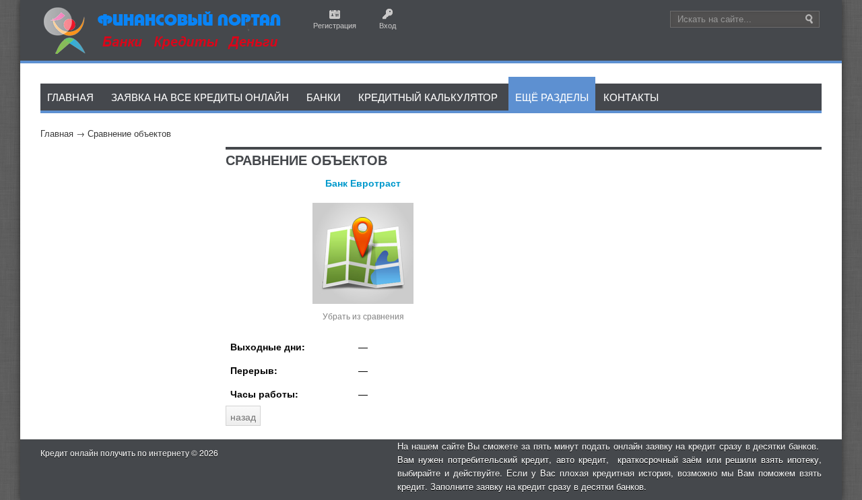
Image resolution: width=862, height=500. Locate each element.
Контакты (631, 97)
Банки (323, 97)
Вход (387, 25)
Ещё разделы (552, 97)
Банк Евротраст (363, 182)
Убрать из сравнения (363, 315)
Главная (56, 133)
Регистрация (334, 25)
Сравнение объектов (129, 133)
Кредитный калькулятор (428, 97)
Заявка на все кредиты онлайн (200, 97)
